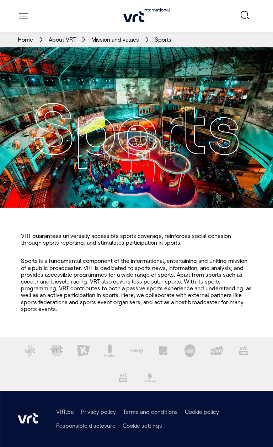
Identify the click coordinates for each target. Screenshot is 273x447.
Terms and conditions (150, 411)
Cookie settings (142, 425)
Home (25, 39)
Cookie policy (202, 411)
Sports (163, 39)
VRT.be (65, 411)
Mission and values (115, 39)
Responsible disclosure (86, 425)
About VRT (62, 39)
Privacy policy (98, 411)
